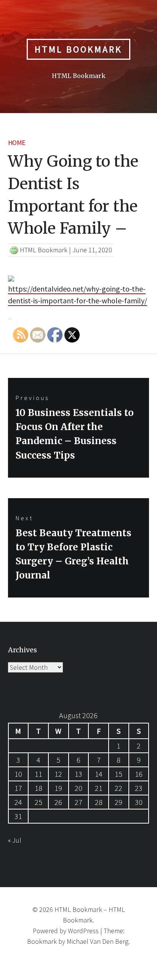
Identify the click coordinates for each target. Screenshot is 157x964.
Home (17, 142)
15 (118, 774)
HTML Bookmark (78, 49)
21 (99, 788)
